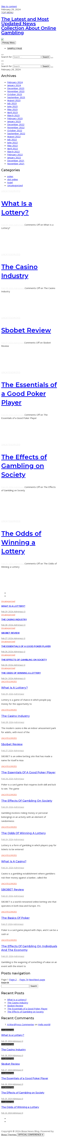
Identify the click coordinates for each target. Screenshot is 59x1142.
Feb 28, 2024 (7, 288)
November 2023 (16, 91)
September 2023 (16, 97)
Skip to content (9, 6)
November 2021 (16, 163)
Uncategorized (15, 185)
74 (24, 979)
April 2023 (12, 112)
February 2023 (15, 118)
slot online (12, 179)
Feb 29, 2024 (7, 225)
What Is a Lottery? (13, 606)
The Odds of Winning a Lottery (21, 542)
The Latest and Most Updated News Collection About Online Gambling (28, 25)
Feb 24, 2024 (7, 563)
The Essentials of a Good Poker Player (29, 393)
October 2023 (14, 94)
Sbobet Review (26, 330)
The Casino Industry (14, 619)
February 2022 (15, 154)
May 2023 (12, 109)
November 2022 (16, 127)
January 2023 (14, 121)
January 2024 (14, 85)
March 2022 (13, 151)
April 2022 (12, 148)
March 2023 (13, 115)
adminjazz (19, 225)
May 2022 (12, 145)
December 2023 (15, 88)
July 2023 (12, 103)
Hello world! (44, 1024)
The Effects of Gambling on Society (24, 466)
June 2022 (12, 142)
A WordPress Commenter (20, 1024)
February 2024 (15, 82)
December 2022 (15, 124)
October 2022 (14, 130)
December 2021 (15, 160)
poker (10, 176)
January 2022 (14, 157)
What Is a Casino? (13, 861)
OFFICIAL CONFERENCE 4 (30, 1135)
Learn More (7, 248)
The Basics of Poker (15, 918)
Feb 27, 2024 (7, 343)
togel (10, 182)
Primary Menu (8, 43)
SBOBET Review (12, 889)
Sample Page (14, 48)
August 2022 (14, 136)
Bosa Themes (9, 1134)
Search (5, 982)
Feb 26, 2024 (7, 415)
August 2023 (14, 100)
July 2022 (12, 139)
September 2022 (16, 133)
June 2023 (12, 106)
